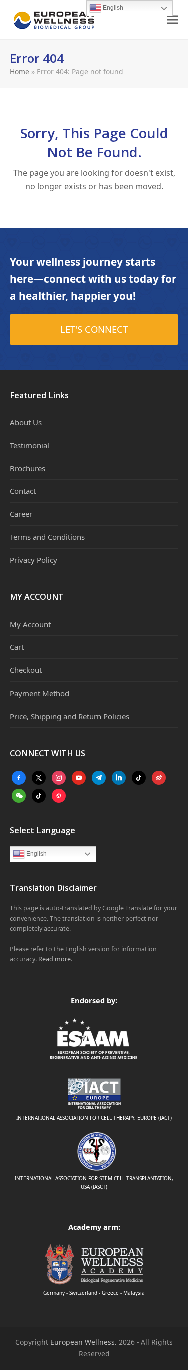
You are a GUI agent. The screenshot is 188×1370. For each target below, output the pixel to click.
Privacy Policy (33, 560)
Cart (17, 647)
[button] (172, 20)
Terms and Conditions (47, 537)
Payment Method (39, 693)
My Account (30, 624)
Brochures (27, 468)
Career (21, 514)
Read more (54, 959)
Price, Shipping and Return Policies (69, 716)
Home (19, 71)
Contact (23, 491)
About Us (26, 422)
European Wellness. (83, 1342)
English (36, 853)
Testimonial (29, 445)
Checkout (26, 670)
